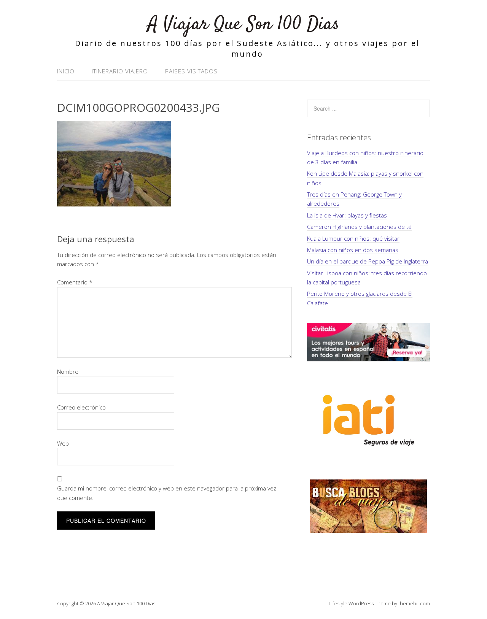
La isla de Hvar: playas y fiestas (347, 215)
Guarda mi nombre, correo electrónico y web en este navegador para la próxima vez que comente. (166, 492)
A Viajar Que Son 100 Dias (243, 24)
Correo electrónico (81, 407)
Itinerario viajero (120, 71)
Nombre (67, 371)
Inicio (66, 71)
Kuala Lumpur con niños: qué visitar (353, 238)
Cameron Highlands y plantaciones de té (359, 226)
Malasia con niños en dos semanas (352, 250)
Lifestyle (338, 603)
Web (63, 443)
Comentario (74, 282)
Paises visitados (191, 71)
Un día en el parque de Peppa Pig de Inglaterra (367, 261)
